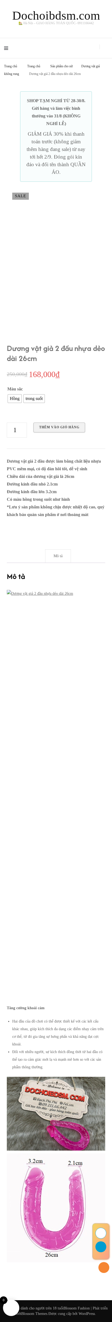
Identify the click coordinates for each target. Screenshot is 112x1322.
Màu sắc (15, 389)
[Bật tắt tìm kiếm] (106, 47)
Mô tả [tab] (58, 556)
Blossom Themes (34, 1314)
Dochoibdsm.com (56, 15)
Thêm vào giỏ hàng (59, 427)
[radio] (14, 399)
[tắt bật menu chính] (7, 48)
